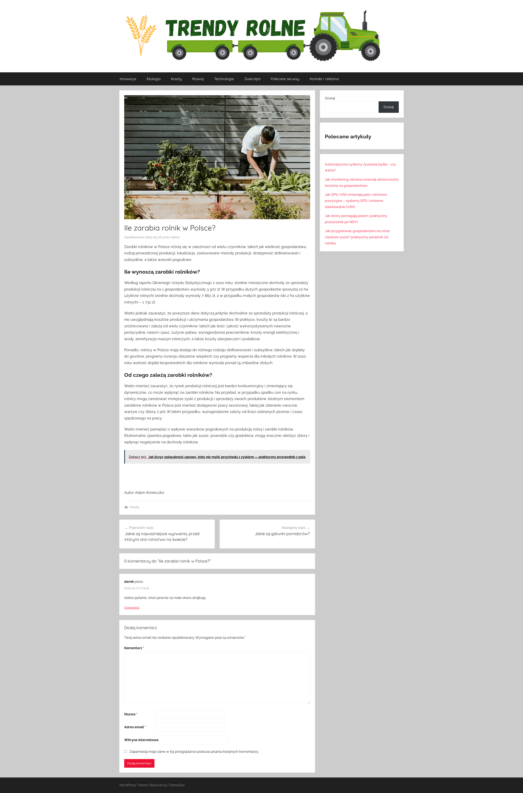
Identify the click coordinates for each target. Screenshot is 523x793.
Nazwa (130, 714)
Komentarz (134, 648)
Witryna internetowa (141, 740)
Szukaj (330, 98)
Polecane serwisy (285, 79)
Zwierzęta (252, 79)
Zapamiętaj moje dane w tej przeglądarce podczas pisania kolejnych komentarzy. (194, 751)
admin (175, 237)
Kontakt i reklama (324, 79)
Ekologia (154, 79)
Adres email (135, 727)
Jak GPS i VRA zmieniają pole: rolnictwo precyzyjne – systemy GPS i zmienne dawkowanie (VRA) (356, 200)
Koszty (176, 79)
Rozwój (198, 79)
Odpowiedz (132, 607)
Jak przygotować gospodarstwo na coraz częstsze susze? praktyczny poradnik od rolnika (357, 237)
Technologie (224, 79)
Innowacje (128, 79)
